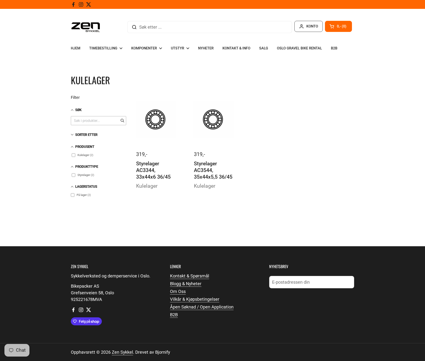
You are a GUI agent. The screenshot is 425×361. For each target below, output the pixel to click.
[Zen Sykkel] (85, 27)
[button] (338, 26)
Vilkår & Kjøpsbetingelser (194, 299)
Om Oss (178, 291)
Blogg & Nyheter (185, 283)
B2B (174, 314)
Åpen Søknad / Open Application (202, 307)
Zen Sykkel (122, 352)
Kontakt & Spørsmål (189, 276)
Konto (312, 26)
